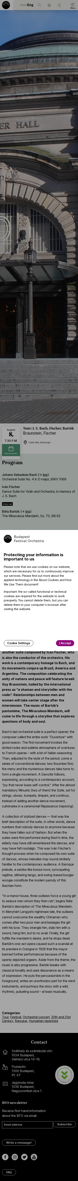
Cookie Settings (18, 643)
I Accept (65, 643)
